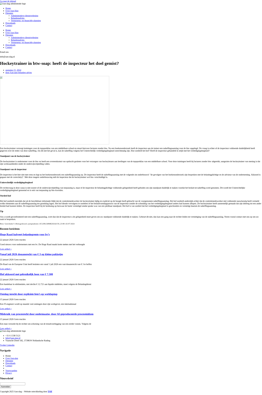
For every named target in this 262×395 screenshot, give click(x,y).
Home (8, 8)
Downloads (10, 23)
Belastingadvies (17, 18)
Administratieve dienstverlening (24, 15)
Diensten (9, 13)
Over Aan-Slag (11, 11)
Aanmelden (5, 387)
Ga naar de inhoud (8, 1)
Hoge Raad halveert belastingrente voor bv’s (25, 234)
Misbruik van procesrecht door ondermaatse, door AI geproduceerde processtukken (46, 314)
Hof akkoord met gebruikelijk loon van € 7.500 (26, 274)
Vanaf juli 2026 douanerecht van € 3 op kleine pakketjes (31, 254)
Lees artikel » (6, 249)
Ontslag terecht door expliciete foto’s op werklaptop (28, 294)
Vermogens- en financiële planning (26, 20)
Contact (8, 25)
